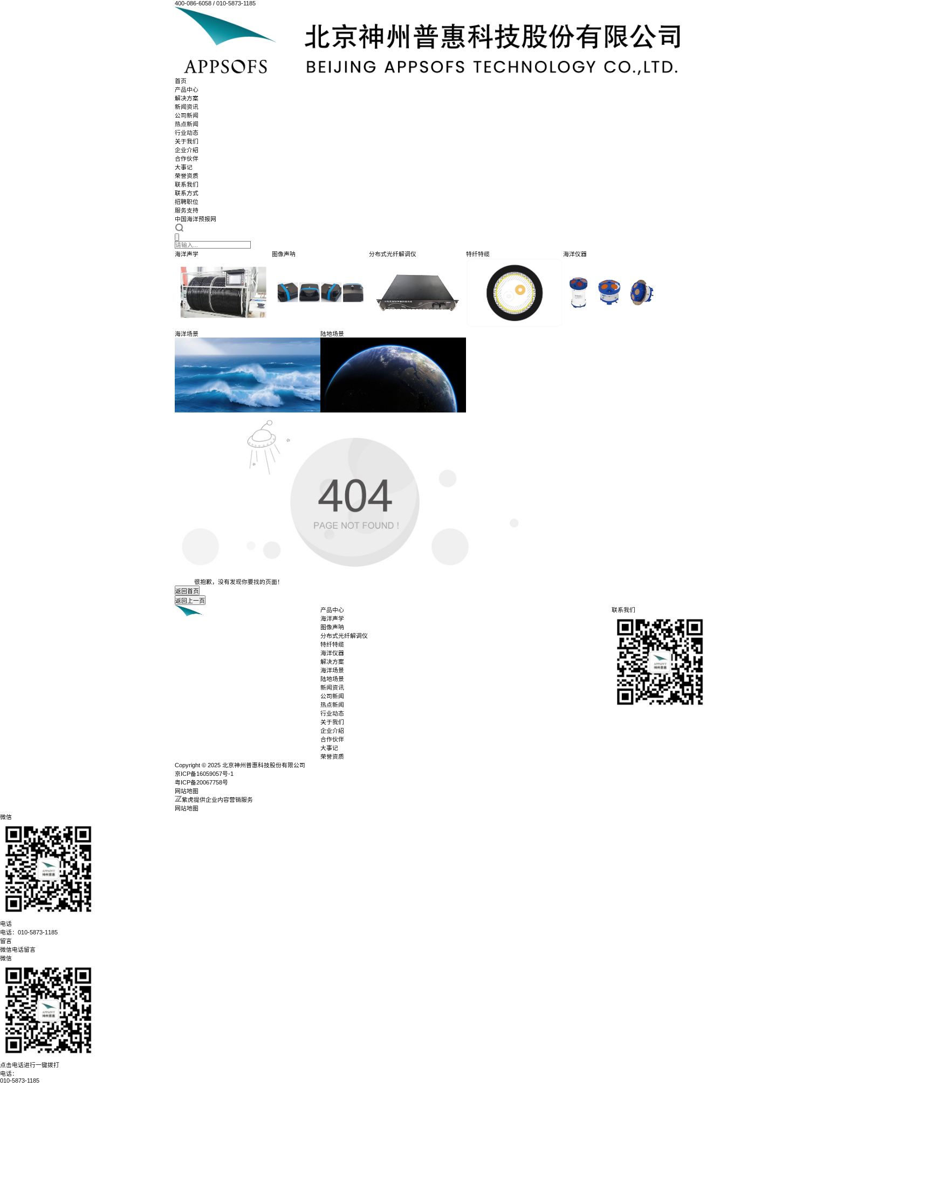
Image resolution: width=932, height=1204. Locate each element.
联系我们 (186, 184)
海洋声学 (332, 618)
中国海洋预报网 (195, 219)
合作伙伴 (186, 158)
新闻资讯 (186, 107)
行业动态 (186, 132)
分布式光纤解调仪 (344, 635)
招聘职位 (186, 201)
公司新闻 (186, 115)
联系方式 (186, 193)
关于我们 (186, 141)
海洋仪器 (332, 653)
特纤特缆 (332, 644)
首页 (181, 81)
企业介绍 (186, 150)
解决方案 (186, 98)
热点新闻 (186, 124)
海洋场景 (332, 670)
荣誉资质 (186, 176)
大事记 (184, 167)
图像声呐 (332, 627)
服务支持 (186, 210)
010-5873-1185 (19, 1080)
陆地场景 (332, 679)
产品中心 (186, 89)
